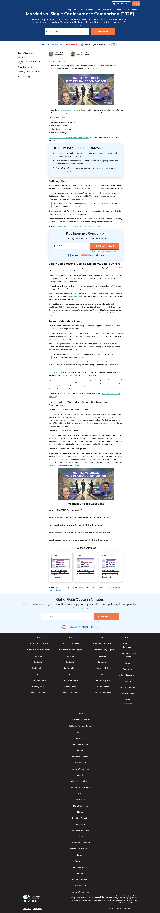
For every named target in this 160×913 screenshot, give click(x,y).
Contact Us (39, 662)
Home (53, 587)
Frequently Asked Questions (26, 77)
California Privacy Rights (38, 649)
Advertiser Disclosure (38, 643)
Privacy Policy (38, 686)
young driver (86, 203)
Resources (132, 10)
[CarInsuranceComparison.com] (33, 897)
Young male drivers (75, 296)
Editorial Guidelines (38, 668)
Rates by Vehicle (104, 10)
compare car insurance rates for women (75, 313)
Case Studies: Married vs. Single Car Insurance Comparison (29, 72)
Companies (71, 10)
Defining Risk (22, 57)
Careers (38, 656)
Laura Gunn (58, 55)
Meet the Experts (38, 680)
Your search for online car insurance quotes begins (69, 137)
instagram (32, 901)
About (38, 637)
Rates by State (87, 10)
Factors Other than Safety (26, 67)
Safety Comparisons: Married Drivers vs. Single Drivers (30, 62)
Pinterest (36, 901)
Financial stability (56, 372)
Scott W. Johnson (82, 55)
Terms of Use (110, 36)
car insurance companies (68, 110)
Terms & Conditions (38, 692)
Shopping (120, 10)
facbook (24, 901)
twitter (28, 901)
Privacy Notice (37, 908)
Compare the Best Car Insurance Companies (74, 587)
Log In (136, 4)
